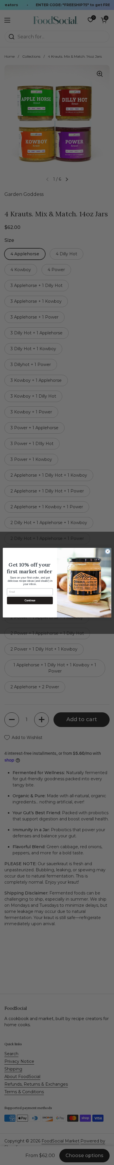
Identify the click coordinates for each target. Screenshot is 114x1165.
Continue (30, 600)
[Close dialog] (107, 551)
